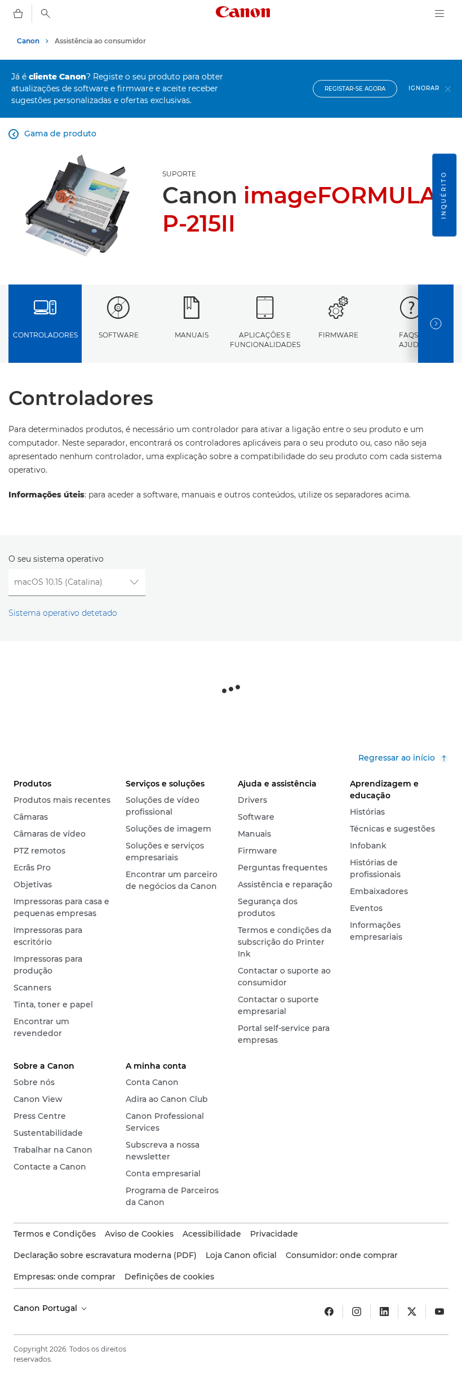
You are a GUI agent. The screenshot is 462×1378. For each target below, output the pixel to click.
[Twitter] (411, 1311)
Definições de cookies (169, 1277)
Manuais (191, 335)
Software (119, 335)
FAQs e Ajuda (411, 340)
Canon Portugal (46, 1308)
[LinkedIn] (384, 1311)
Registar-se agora (355, 88)
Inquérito (443, 195)
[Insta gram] (356, 1311)
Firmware (338, 335)
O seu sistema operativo (56, 559)
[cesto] (18, 14)
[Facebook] (329, 1311)
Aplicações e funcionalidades (265, 340)
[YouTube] (439, 1311)
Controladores (45, 335)
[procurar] (46, 14)
